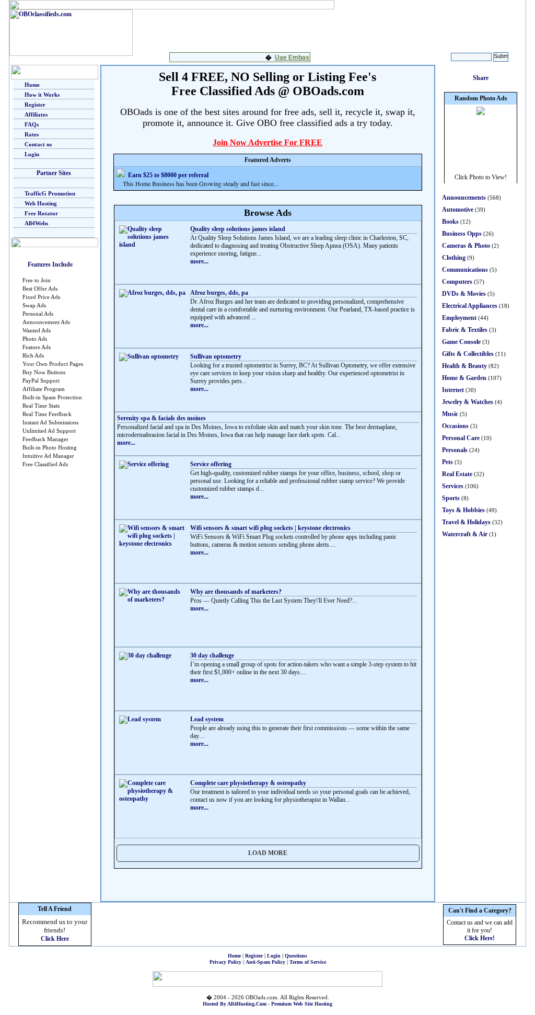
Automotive (457, 209)
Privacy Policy (225, 962)
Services (452, 486)
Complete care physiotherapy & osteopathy (248, 783)
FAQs (32, 124)
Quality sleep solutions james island (237, 229)
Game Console (461, 341)
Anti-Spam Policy (265, 962)
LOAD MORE (267, 853)
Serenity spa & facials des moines (161, 418)
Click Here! (479, 938)
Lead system (207, 719)
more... (199, 261)
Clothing (454, 257)
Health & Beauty (464, 366)
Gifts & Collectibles (468, 353)
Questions (296, 956)
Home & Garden (464, 378)
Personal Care (461, 438)
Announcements (464, 197)
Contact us (38, 144)
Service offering (210, 464)
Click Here (55, 938)
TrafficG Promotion (50, 193)
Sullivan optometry (215, 356)
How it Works (42, 94)
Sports (451, 498)
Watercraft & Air (464, 534)
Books (450, 221)
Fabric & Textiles (464, 329)
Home (32, 85)
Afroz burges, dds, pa (219, 292)
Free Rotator (41, 213)
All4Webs (36, 223)
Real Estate (457, 474)
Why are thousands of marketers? (236, 591)
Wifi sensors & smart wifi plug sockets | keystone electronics (270, 528)
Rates (32, 134)
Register (35, 104)
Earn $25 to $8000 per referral (168, 175)
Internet (453, 390)
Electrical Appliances (469, 305)
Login (32, 154)
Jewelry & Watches (467, 402)
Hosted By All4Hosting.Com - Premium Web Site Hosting (267, 1004)
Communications (465, 269)
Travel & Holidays (466, 522)
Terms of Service (307, 962)
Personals (455, 450)
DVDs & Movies (464, 293)
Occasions (455, 426)
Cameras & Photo (466, 245)
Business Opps (462, 233)
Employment (459, 317)
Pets (447, 462)
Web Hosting (41, 203)
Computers (457, 281)
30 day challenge (212, 655)
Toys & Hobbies (463, 510)
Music (450, 414)
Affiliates (36, 114)
